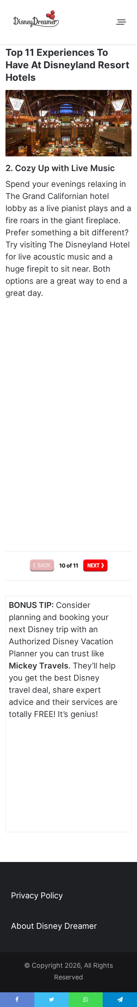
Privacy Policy (37, 895)
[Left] (42, 565)
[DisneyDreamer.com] (36, 20)
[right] (95, 565)
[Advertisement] (68, 475)
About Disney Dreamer (54, 926)
